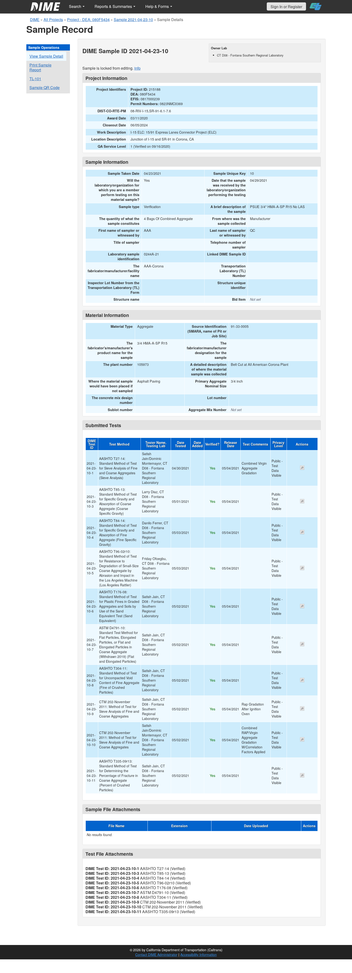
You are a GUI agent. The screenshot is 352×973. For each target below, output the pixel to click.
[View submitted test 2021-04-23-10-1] (302, 468)
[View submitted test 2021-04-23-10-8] (302, 680)
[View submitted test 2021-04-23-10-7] (302, 644)
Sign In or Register (286, 6)
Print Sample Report (40, 67)
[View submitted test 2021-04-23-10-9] (302, 709)
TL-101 (35, 78)
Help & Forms (157, 6)
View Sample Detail (46, 56)
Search (75, 6)
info (137, 68)
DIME (35, 19)
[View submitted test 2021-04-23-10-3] (302, 501)
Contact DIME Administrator (156, 954)
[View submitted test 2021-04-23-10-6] (302, 606)
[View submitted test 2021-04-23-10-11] (302, 775)
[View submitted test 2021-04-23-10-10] (302, 739)
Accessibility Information (198, 954)
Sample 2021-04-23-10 (133, 19)
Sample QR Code (44, 87)
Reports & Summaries (114, 6)
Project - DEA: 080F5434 (88, 19)
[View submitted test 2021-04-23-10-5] (302, 568)
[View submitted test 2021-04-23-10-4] (302, 532)
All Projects (53, 19)
